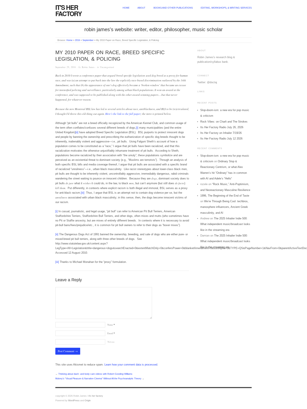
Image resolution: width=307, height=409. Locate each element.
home (126, 7)
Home (69, 40)
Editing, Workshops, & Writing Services (226, 7)
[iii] (82, 192)
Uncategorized (107, 67)
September (88, 40)
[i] (137, 127)
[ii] (76, 132)
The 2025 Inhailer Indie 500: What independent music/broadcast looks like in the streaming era (225, 224)
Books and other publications (173, 7)
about (141, 7)
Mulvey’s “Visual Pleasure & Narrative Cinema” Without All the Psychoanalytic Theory (98, 378)
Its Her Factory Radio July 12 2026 (221, 138)
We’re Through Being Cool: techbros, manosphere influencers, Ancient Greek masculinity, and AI (224, 207)
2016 (77, 40)
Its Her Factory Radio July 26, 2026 (221, 127)
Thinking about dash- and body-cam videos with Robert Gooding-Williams (95, 374)
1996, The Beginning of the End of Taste (224, 195)
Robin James (88, 67)
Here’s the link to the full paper (123, 114)
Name (111, 324)
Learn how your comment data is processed (130, 364)
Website (111, 341)
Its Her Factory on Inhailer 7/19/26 (221, 132)
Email (111, 333)
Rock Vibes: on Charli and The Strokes (223, 121)
